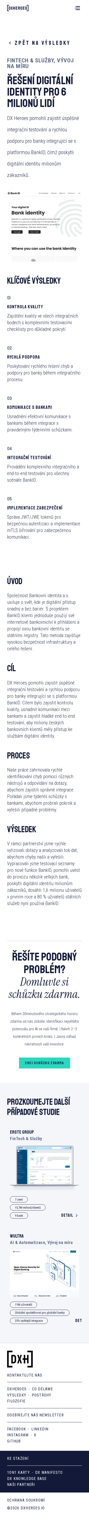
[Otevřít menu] (76, 8)
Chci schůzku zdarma (44, 1063)
